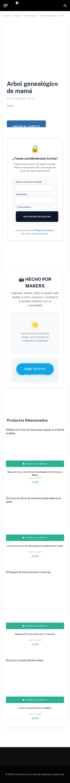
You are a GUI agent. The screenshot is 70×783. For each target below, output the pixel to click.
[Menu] (5, 5)
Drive (31, 99)
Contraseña (21, 194)
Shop (16, 16)
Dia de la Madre (48, 16)
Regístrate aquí (44, 230)
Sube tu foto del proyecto (35, 371)
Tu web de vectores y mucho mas (47, 774)
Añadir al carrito (26, 126)
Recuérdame (24, 207)
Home (6, 16)
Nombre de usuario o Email (29, 182)
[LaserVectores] (35, 5)
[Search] (65, 5)
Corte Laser (30, 16)
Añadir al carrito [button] (36, 464)
